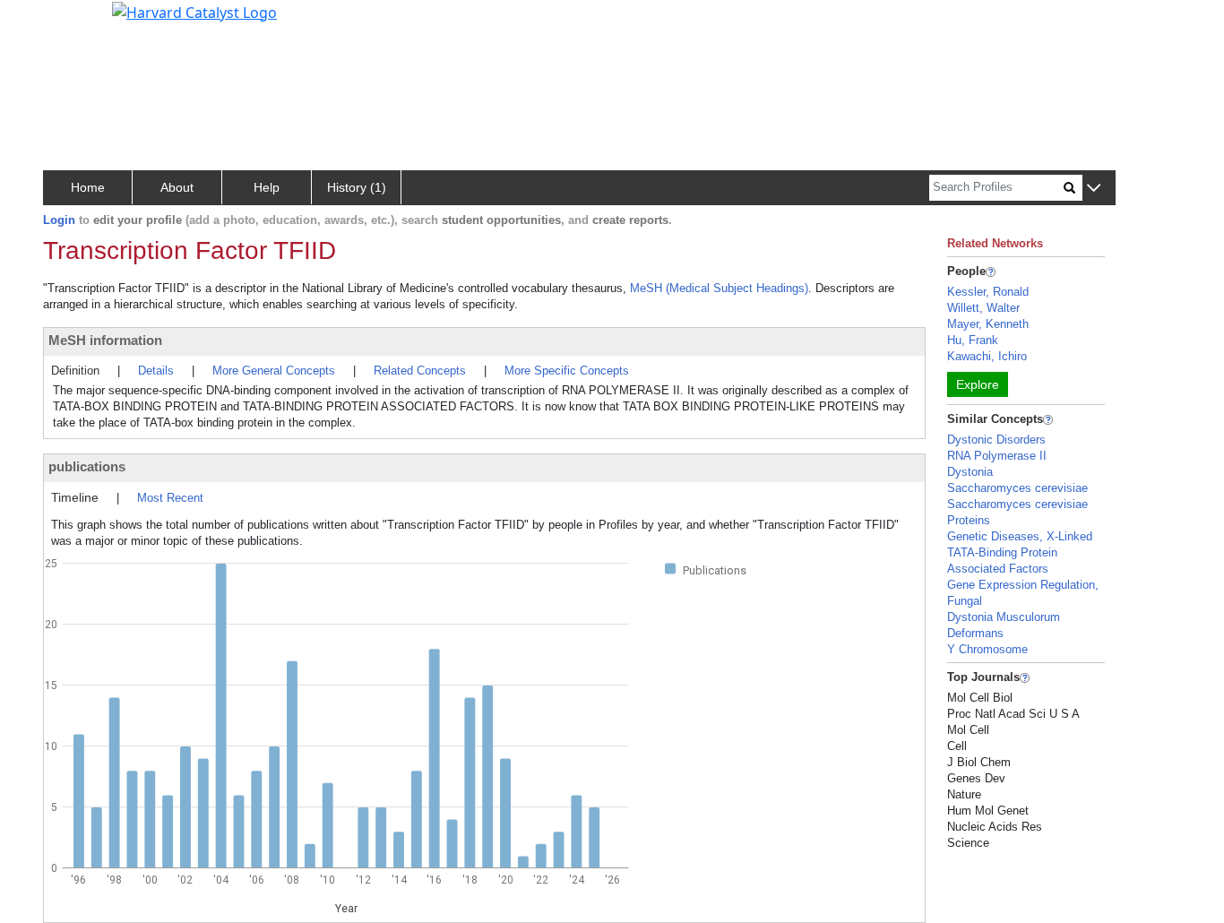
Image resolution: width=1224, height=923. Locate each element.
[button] (1093, 188)
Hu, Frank (972, 340)
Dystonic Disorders (996, 439)
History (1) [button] (356, 187)
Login (59, 220)
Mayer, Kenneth (988, 324)
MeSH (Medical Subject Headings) (719, 288)
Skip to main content (74, 21)
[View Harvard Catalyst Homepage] (194, 11)
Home (88, 187)
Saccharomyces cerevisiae (1017, 488)
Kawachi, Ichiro (987, 356)
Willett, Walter (983, 308)
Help (267, 187)
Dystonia (970, 472)
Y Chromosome (987, 649)
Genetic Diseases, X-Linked (1019, 536)
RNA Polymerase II (997, 455)
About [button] (177, 187)
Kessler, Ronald (988, 291)
